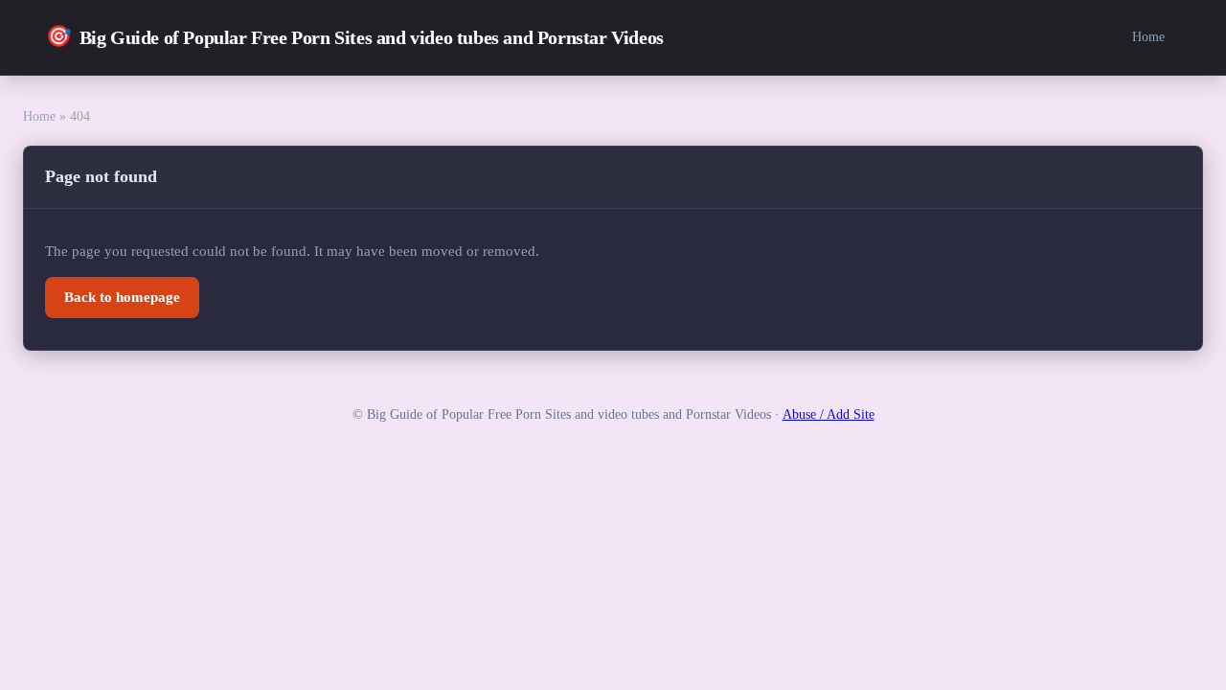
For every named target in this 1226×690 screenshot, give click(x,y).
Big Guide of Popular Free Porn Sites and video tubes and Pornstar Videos (355, 36)
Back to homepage (122, 297)
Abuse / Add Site (828, 414)
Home (1148, 36)
